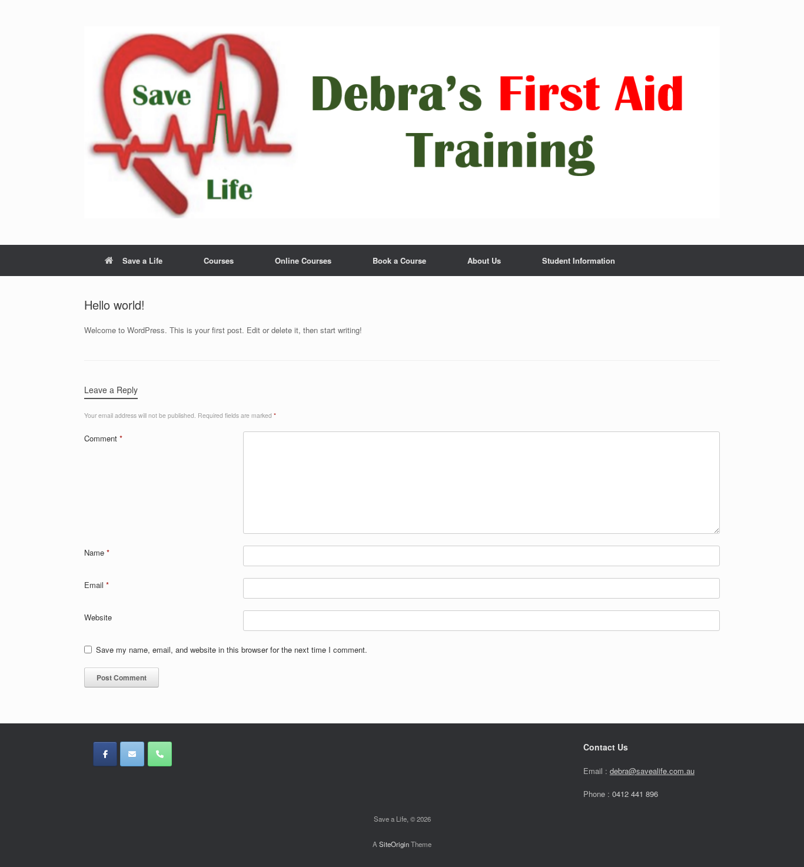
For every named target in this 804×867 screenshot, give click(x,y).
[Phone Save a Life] (160, 754)
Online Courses (303, 260)
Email (96, 584)
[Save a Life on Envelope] (132, 754)
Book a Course (399, 260)
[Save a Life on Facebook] (105, 754)
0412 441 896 (635, 793)
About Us (484, 260)
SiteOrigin (394, 844)
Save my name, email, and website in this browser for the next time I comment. (231, 649)
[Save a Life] (402, 122)
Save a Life (142, 260)
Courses (219, 260)
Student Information (578, 260)
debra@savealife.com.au (652, 770)
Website (98, 617)
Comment (103, 438)
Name (96, 552)
